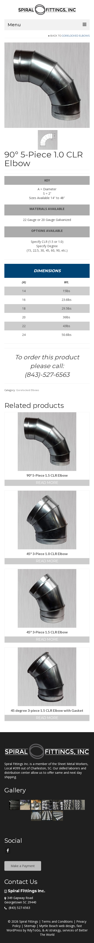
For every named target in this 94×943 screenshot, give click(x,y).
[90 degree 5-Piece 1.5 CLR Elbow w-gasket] (47, 85)
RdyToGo (33, 930)
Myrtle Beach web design (57, 926)
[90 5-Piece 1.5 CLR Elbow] (47, 139)
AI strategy (53, 930)
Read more (47, 483)
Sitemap (30, 926)
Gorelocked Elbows (76, 35)
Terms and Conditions (57, 921)
